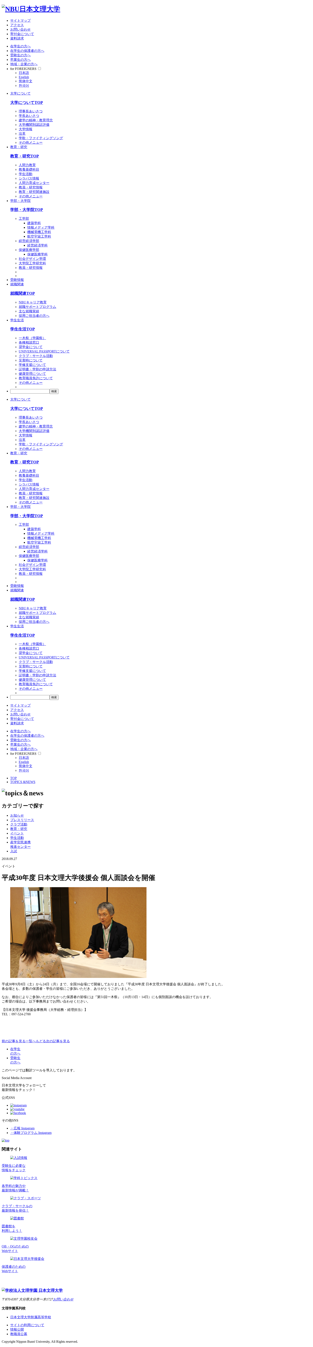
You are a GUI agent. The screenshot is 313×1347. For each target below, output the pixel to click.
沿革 (22, 133)
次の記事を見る (58, 1041)
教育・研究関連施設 (34, 192)
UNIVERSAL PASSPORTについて (44, 351)
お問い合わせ (20, 29)
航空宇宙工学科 (39, 236)
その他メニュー (31, 142)
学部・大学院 (20, 201)
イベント (17, 833)
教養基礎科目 (29, 169)
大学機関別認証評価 (34, 124)
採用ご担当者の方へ (34, 315)
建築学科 (34, 223)
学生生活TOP (22, 329)
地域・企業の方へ (23, 64)
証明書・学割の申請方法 (37, 369)
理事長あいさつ (31, 111)
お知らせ (17, 815)
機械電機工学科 (39, 232)
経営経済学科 (37, 245)
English (24, 77)
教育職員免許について (36, 378)
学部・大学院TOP (26, 209)
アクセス (17, 25)
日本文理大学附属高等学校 (30, 1317)
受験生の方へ (20, 55)
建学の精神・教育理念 (36, 120)
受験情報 (17, 280)
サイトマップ (20, 20)
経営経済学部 (29, 241)
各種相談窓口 (29, 342)
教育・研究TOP (24, 156)
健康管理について (32, 373)
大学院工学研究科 (32, 263)
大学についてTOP (26, 102)
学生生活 (17, 320)
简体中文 (25, 81)
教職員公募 (18, 1334)
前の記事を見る (14, 1041)
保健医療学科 (37, 254)
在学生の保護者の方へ (27, 50)
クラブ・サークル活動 (36, 356)
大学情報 (25, 129)
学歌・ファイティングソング (41, 138)
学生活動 (25, 174)
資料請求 (17, 38)
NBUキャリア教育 (33, 302)
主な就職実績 (29, 311)
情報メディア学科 (41, 227)
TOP (13, 778)
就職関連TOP (22, 293)
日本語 (24, 73)
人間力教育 (27, 165)
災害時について (31, 360)
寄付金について (22, 34)
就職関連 (17, 284)
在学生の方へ (20, 46)
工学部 (24, 218)
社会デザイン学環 (32, 259)
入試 (13, 851)
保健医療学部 (29, 250)
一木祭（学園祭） (32, 338)
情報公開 (17, 1329)
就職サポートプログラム (37, 307)
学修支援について (32, 365)
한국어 (24, 85)
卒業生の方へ (20, 59)
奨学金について (31, 347)
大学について (20, 93)
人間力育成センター (34, 183)
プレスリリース (22, 820)
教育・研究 (18, 147)
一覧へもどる (36, 1041)
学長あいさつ (29, 116)
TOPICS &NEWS (22, 782)
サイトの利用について (27, 1325)
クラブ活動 (18, 824)
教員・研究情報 (31, 187)
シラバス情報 (29, 178)
